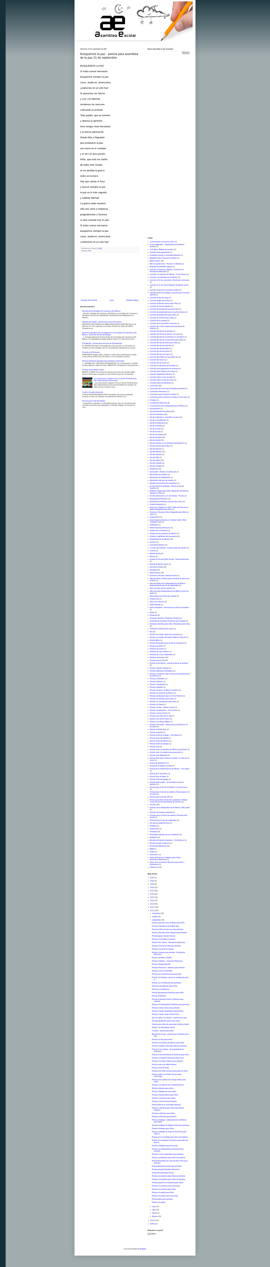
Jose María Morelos (157, 545)
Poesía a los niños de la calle (161, 716)
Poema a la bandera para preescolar (166, 1186)
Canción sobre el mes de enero (162, 380)
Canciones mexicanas (158, 391)
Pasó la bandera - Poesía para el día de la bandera (169, 607)
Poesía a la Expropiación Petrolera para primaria (170, 1004)
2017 (152, 891)
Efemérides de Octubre (158, 475)
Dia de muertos (155, 437)
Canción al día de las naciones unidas (164, 290)
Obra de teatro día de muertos (161, 588)
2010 (152, 1220)
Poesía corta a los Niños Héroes (164, 1064)
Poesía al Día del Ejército (159, 741)
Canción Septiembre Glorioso (161, 374)
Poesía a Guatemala (157, 684)
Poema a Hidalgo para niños (163, 1128)
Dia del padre (155, 460)
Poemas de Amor (156, 646)
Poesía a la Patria (156, 704)
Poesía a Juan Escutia (160, 1068)
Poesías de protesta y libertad (161, 812)
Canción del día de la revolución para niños (166, 340)
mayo (154, 1207)
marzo (154, 1213)
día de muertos (155, 440)
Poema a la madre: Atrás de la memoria (165, 634)
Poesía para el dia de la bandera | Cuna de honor (169, 787)
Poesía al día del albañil (159, 738)
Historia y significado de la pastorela (163, 536)
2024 (152, 884)
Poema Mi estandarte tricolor (163, 1173)
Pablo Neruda (155, 605)
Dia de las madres (157, 435)
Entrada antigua (132, 300)
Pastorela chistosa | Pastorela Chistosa (165, 618)
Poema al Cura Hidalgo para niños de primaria (170, 1137)
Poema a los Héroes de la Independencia (168, 1085)
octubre (155, 917)
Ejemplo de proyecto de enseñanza (163, 483)
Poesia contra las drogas (159, 744)
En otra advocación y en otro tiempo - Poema (167, 496)
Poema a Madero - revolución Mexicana (167, 961)
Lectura (153, 551)
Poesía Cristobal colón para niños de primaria (169, 1046)
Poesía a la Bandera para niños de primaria (168, 1158)
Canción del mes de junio (159, 351)
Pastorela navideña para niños (161, 629)
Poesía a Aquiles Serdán (159, 668)
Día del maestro (156, 454)
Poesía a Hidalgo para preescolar (165, 1146)
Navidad (153, 570)
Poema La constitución (160, 989)
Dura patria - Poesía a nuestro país (163, 472)
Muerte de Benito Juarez (159, 564)
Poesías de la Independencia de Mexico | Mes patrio (170, 808)
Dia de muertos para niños (160, 446)
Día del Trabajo (156, 466)
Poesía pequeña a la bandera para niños (167, 1183)
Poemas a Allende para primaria (164, 1117)
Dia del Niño (154, 457)
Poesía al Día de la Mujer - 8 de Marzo (164, 735)
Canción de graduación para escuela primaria (167, 312)
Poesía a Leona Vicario (159, 713)
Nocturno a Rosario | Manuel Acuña (163, 576)
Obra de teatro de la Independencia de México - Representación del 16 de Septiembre (168, 584)
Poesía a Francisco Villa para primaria (166, 946)
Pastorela (153, 615)
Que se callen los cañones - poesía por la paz (169, 1018)
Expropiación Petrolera (158, 499)
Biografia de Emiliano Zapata (161, 267)
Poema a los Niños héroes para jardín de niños (170, 1071)
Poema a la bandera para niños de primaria (168, 1176)
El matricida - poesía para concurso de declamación (102, 343)
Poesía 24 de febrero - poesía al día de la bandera (169, 663)
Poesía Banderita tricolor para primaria (166, 1166)
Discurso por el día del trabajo (93, 401)
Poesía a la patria (158, 1202)
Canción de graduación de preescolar (164, 309)
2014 (152, 901)
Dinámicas (154, 469)
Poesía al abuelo (156, 732)
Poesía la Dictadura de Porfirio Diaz (165, 926)
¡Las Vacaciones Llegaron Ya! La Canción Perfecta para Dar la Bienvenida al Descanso (115, 380)
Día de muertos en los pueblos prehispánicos (167, 443)
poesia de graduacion (158, 763)
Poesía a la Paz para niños (162, 1039)
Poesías (153, 805)
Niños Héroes (155, 573)
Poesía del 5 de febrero (159, 774)
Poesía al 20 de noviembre (162, 971)
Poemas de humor (157, 649)
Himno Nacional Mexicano (160, 528)
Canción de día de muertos (160, 306)
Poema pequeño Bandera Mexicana (166, 1169)
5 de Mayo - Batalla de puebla (161, 249)
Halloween (154, 525)
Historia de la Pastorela (159, 531)
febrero (155, 1216)
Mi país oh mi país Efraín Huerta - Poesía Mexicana (169, 559)
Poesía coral (154, 747)
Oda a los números (157, 602)
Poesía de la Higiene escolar (161, 766)
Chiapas (153, 400)
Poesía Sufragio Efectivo (161, 964)
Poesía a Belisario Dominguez (161, 671)
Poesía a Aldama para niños (162, 1088)
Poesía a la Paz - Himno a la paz (162, 707)
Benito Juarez (155, 261)
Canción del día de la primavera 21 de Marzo (167, 337)
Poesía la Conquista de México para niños (168, 1043)
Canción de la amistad (158, 321)
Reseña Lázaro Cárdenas (160, 843)
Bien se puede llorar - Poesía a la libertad (165, 264)
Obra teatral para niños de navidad (163, 596)
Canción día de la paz (158, 363)
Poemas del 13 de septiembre (161, 655)
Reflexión (153, 837)
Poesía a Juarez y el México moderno (164, 690)
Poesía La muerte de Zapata (163, 949)
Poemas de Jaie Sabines (159, 652)
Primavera (154, 832)
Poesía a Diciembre (157, 679)
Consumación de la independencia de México (167, 406)
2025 (152, 881)
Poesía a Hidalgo (156, 687)
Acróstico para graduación (160, 252)
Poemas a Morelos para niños (163, 1113)
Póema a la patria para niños (163, 1192)
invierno (153, 542)
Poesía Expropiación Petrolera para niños (168, 993)
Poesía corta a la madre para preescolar (165, 752)
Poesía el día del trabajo (159, 779)
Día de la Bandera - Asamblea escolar (164, 417)
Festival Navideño (157, 504)
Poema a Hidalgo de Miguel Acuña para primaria (170, 1125)
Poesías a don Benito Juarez (93, 370)
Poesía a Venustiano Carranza (163, 939)
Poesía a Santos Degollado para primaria (168, 1011)
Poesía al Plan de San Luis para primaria (167, 929)
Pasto (152, 612)
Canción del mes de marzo (160, 354)
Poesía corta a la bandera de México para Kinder (168, 749)
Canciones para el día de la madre (163, 394)
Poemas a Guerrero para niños (164, 1098)
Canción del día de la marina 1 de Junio (165, 334)
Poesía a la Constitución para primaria (166, 983)
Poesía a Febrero (156, 682)
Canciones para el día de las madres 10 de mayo (168, 397)
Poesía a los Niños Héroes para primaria (167, 1061)
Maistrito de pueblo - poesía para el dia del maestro (102, 322)
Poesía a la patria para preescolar (165, 1196)
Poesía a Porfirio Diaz (158, 729)
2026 (152, 878)
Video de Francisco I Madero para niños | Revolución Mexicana (165, 858)
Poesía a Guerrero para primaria (164, 1101)
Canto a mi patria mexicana (92, 392)
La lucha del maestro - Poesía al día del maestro (168, 548)
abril (154, 1210)
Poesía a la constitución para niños (163, 702)
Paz (89, 251)
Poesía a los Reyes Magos (160, 722)
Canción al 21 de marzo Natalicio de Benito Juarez (169, 285)
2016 (152, 894)
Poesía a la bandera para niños (162, 699)
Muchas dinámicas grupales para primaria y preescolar (103, 361)
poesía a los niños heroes (159, 719)
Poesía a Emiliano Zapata (162, 958)
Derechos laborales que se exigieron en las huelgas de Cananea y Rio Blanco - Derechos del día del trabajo (109, 334)
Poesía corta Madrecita (158, 755)
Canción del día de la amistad (161, 331)
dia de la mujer (155, 429)
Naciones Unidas (156, 567)
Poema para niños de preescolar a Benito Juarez (170, 1024)
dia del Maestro (156, 452)
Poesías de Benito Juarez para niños (166, 1021)
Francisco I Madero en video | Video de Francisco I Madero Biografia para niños (169, 508)
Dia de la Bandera (157, 414)
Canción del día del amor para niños (164, 343)
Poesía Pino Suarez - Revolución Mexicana (168, 942)
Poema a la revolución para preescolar (167, 974)
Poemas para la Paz (157, 660)
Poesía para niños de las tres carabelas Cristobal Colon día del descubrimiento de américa (168, 801)
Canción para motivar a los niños (162, 371)
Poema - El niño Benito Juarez (163, 1028)
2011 (152, 911)
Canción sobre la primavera (160, 383)
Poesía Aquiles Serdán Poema (163, 936)
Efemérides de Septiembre (160, 477)
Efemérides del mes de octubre (162, 480)
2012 (152, 907)
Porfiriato (153, 826)
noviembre (156, 913)
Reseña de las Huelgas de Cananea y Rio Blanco (101, 311)
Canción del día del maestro (160, 345)
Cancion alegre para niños (160, 300)
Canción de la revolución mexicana (163, 323)
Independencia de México (160, 539)
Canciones (154, 386)
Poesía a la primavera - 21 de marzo (163, 710)
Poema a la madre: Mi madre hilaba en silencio (168, 637)
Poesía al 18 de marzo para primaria (166, 1008)
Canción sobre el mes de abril (161, 377)
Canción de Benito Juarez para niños (164, 303)
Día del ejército (155, 449)
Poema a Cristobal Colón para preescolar (168, 1058)
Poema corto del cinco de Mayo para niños (168, 923)
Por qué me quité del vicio (160, 823)
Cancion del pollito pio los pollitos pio (164, 357)
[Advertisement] (109, 276)
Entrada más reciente (89, 300)
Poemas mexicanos (157, 657)
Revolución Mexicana (158, 846)
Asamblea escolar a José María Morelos (165, 255)
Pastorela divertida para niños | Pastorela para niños (170, 624)
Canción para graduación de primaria (164, 369)
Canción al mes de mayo (159, 298)
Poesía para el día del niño (160, 797)
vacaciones (154, 855)
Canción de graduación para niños (163, 315)
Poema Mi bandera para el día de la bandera (167, 643)
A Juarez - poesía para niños (163, 1031)
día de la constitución (158, 420)
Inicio (112, 300)
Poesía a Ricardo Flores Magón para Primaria (169, 933)
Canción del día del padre (160, 348)
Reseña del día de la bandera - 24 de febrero (167, 840)
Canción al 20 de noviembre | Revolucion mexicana (169, 280)
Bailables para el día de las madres (163, 258)
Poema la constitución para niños (164, 986)
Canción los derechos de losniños (163, 366)
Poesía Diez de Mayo (158, 776)
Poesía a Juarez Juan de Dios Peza (165, 1014)
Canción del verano (157, 360)
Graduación (154, 517)
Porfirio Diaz (154, 829)
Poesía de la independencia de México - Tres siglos (169, 769)
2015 (152, 897)
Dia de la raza (155, 432)
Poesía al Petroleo (159, 996)
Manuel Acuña (155, 553)
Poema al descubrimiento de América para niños (170, 1055)
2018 (152, 887)
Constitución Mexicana (158, 403)
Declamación (155, 409)
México (152, 556)
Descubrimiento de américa (160, 411)
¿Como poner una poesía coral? (162, 242)
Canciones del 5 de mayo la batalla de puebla (167, 389)
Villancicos (154, 867)
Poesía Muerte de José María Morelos (166, 1105)
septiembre (156, 920)
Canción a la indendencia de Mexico (164, 277)
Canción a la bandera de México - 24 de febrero (168, 274)
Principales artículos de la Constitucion (164, 835)
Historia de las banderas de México (163, 534)
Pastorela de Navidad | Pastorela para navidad (167, 621)
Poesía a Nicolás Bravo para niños (165, 1095)
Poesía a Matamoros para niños (164, 1091)
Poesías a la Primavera (91, 352)
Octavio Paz (154, 599)
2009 (152, 1224)
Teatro (152, 852)
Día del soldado (156, 463)
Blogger (143, 1249)
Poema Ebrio (155, 640)
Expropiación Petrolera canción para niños (166, 502)
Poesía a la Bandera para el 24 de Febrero (166, 696)
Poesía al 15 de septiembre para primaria (168, 1154)
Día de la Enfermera (157, 423)
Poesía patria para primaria (162, 1199)
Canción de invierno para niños (162, 318)
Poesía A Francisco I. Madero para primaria (168, 968)
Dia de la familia (156, 426)
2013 (152, 904)
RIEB (152, 849)
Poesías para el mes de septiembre (163, 820)
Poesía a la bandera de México (162, 693)
